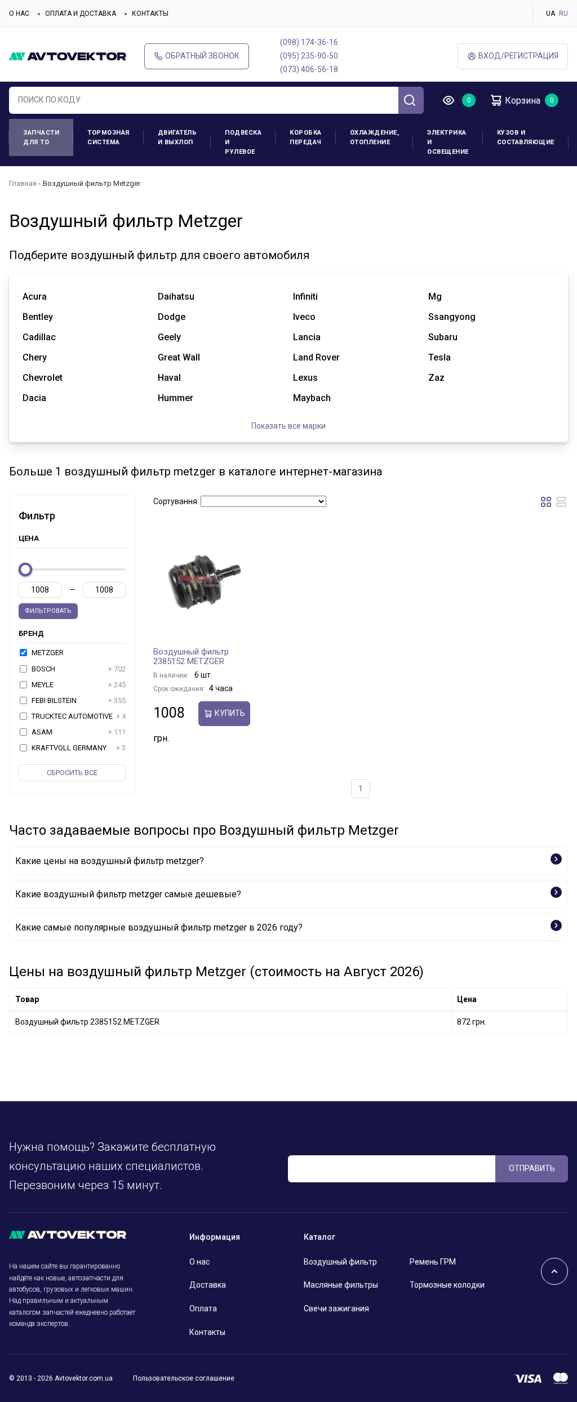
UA (550, 13)
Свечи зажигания (336, 1308)
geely (169, 337)
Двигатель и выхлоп (177, 137)
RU (563, 13)
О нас (19, 13)
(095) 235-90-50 (309, 55)
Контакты (150, 13)
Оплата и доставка (80, 13)
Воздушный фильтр (340, 1261)
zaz (436, 377)
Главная (23, 183)
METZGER (47, 652)
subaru (443, 337)
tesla (439, 357)
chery (35, 357)
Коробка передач (306, 137)
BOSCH (78, 669)
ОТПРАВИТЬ (532, 1168)
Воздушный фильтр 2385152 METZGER (191, 657)
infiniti (305, 296)
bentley (38, 316)
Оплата (203, 1308)
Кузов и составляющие (525, 137)
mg (435, 296)
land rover (316, 357)
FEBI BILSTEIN (78, 700)
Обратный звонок (202, 55)
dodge (171, 316)
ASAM (78, 732)
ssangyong (452, 316)
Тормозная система (108, 137)
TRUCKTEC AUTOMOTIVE (78, 716)
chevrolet (43, 377)
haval (169, 377)
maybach (312, 398)
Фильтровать (48, 611)
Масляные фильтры (341, 1284)
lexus (305, 377)
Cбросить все (72, 772)
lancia (307, 337)
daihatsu (176, 296)
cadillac (39, 337)
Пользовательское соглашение (183, 1378)
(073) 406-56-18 (309, 69)
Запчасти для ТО (41, 137)
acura (35, 296)
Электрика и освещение (448, 142)
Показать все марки (288, 425)
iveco (304, 316)
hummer (175, 398)
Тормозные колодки (447, 1284)
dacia (34, 398)
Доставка (207, 1284)
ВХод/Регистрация (518, 55)
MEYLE (78, 684)
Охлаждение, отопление (375, 137)
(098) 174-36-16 (309, 42)
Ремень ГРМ (433, 1261)
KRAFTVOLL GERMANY (78, 748)
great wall (179, 357)
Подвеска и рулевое (243, 142)
